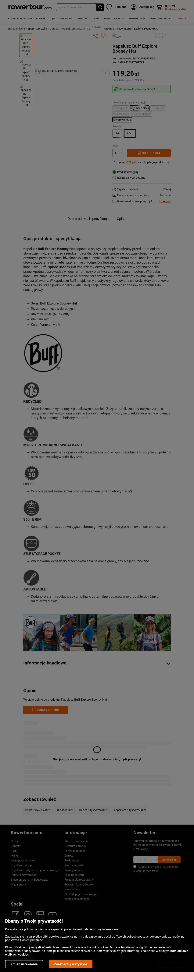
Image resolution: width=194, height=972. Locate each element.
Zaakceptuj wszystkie (70, 964)
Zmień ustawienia (24, 964)
